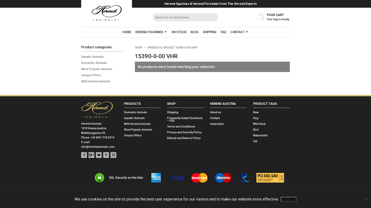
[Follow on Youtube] (99, 155)
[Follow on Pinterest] (106, 155)
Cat (255, 141)
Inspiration (217, 123)
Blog (194, 32)
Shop (138, 47)
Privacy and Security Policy (184, 132)
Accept (288, 199)
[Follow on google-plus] (91, 155)
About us (215, 112)
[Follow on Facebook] (84, 155)
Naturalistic (260, 135)
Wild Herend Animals (95, 81)
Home (127, 32)
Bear (256, 112)
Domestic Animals (94, 63)
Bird (256, 129)
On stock (178, 32)
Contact (238, 32)
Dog (255, 118)
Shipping (209, 32)
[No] (366, 199)
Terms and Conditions (181, 126)
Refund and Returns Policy (184, 138)
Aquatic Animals (92, 57)
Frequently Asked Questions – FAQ (185, 119)
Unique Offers (91, 75)
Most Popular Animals (96, 69)
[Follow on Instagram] (113, 155)
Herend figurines (149, 32)
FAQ (223, 32)
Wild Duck (259, 123)
